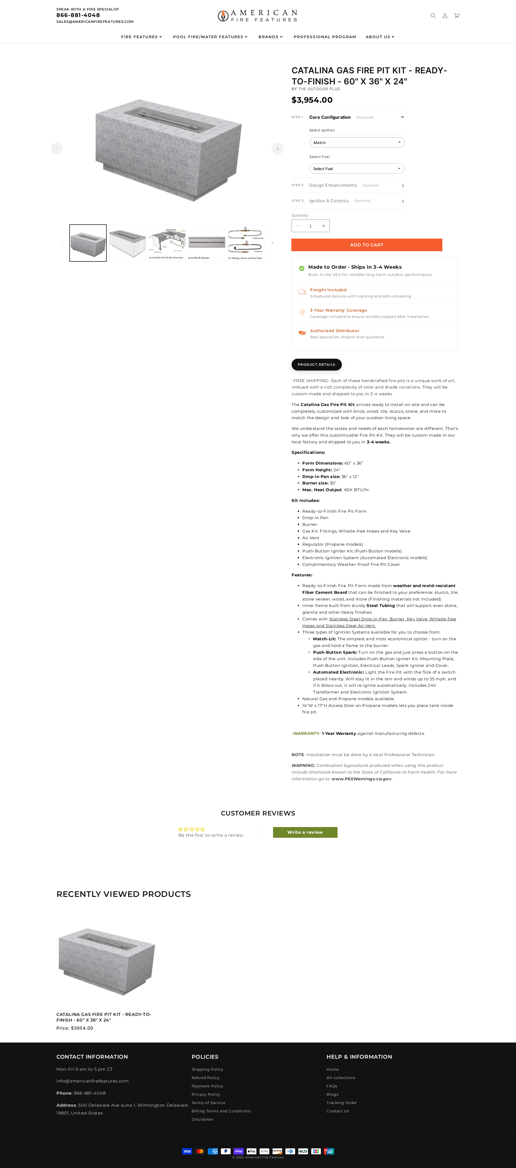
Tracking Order (342, 1102)
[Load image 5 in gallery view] (246, 243)
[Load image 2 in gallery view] (127, 243)
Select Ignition (322, 130)
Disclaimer (203, 1119)
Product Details (317, 364)
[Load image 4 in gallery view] (206, 243)
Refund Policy (206, 1077)
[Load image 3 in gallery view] (167, 243)
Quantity (300, 215)
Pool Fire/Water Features (208, 36)
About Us (378, 36)
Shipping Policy (208, 1069)
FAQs (332, 1086)
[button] (433, 15)
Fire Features (139, 36)
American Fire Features (264, 1157)
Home (333, 1069)
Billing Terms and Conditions (221, 1111)
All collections (341, 1077)
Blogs (332, 1094)
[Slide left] (57, 148)
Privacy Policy (206, 1094)
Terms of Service (208, 1102)
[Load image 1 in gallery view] (88, 243)
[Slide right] (278, 148)
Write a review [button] (305, 832)
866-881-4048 (78, 15)
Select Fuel (319, 156)
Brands (269, 36)
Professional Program (325, 36)
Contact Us (338, 1111)
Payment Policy (208, 1086)
